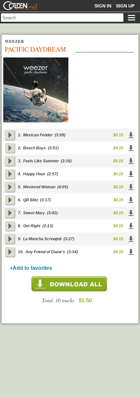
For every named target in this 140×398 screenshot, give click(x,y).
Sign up (125, 5)
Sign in (102, 5)
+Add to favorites (31, 268)
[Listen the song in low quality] (10, 135)
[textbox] (62, 17)
